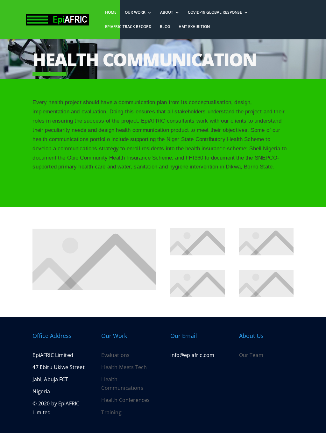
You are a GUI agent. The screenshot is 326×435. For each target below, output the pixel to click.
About (166, 13)
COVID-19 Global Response (215, 13)
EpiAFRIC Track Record (128, 27)
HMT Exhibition (194, 27)
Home (111, 13)
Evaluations (115, 355)
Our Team (251, 355)
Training (111, 412)
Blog (165, 27)
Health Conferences (125, 399)
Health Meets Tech (124, 367)
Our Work (135, 13)
